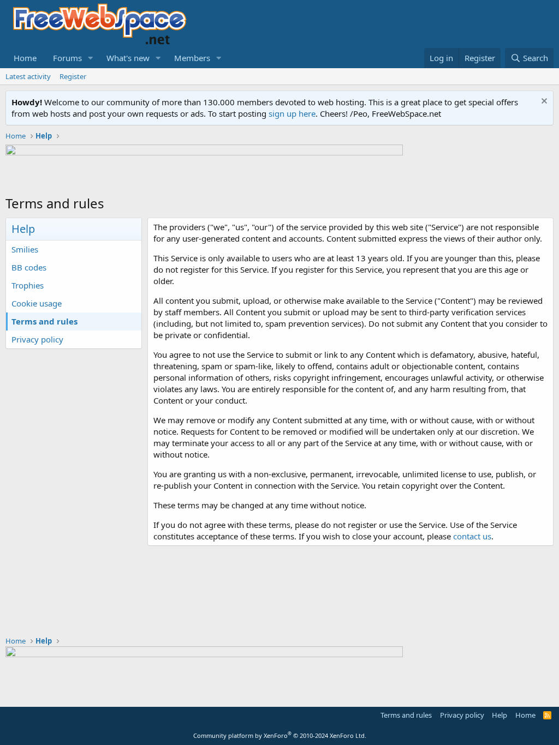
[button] (90, 58)
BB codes (28, 267)
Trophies (27, 285)
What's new (128, 57)
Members (192, 57)
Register (73, 76)
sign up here (292, 113)
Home (25, 57)
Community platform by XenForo (279, 735)
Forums (67, 57)
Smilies (24, 249)
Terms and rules (44, 321)
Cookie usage (36, 303)
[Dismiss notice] (543, 102)
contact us (472, 536)
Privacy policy (37, 339)
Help (499, 715)
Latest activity (28, 76)
